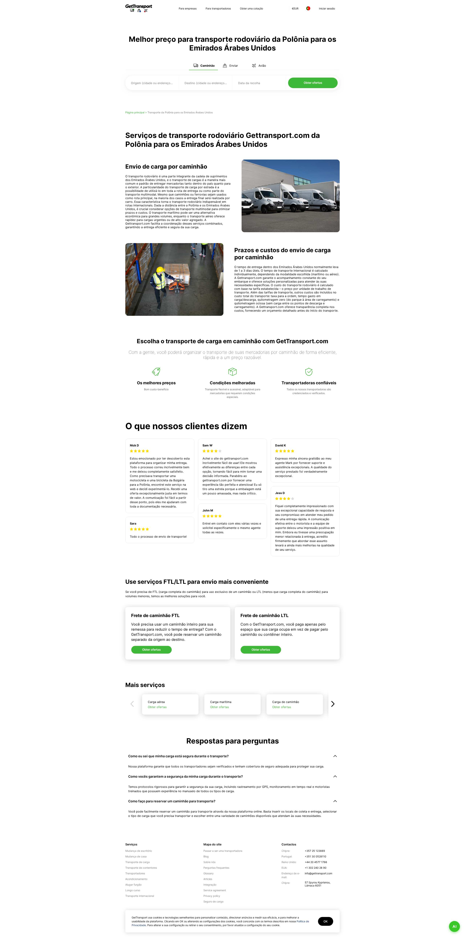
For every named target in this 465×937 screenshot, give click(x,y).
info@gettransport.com (318, 873)
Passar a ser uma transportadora (222, 850)
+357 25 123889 (315, 850)
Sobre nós (209, 862)
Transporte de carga (137, 862)
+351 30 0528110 (315, 856)
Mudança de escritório (138, 850)
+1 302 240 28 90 (315, 867)
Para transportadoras (218, 8)
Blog (206, 856)
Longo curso (132, 890)
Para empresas (188, 8)
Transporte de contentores (141, 867)
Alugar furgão (133, 884)
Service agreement (214, 890)
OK (326, 921)
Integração (209, 884)
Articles (207, 878)
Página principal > (136, 112)
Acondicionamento (136, 878)
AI (454, 926)
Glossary (208, 873)
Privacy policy (211, 895)
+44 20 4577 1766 (316, 862)
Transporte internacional (139, 895)
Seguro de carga (213, 901)
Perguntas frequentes (216, 867)
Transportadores (135, 873)
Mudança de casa (136, 856)
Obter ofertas (313, 82)
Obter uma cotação (251, 8)
